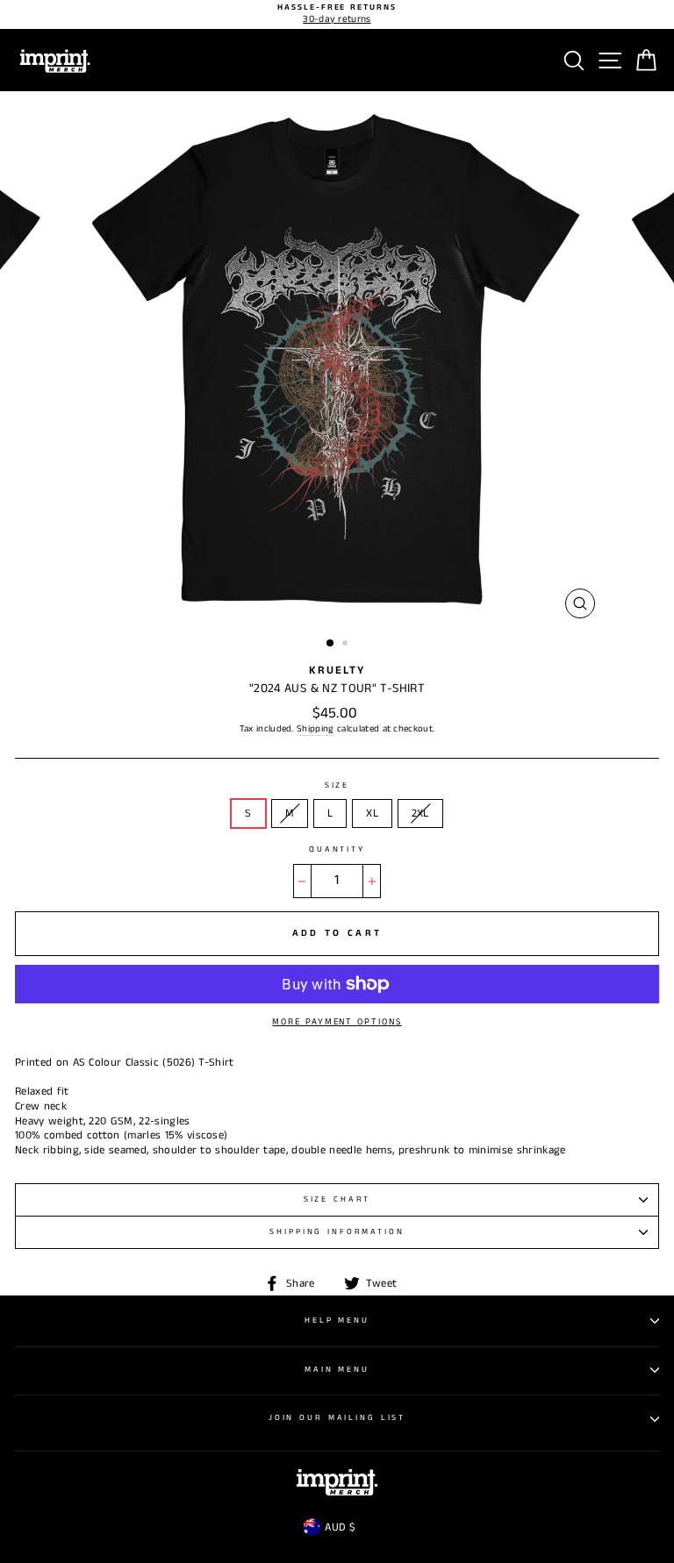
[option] (337, 14)
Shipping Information (336, 1232)
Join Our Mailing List (337, 1418)
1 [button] (330, 643)
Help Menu (337, 1320)
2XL (420, 813)
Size (337, 786)
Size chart (337, 1199)
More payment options (336, 1022)
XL (372, 813)
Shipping (315, 729)
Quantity (337, 850)
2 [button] (346, 644)
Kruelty (336, 670)
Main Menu (337, 1369)
